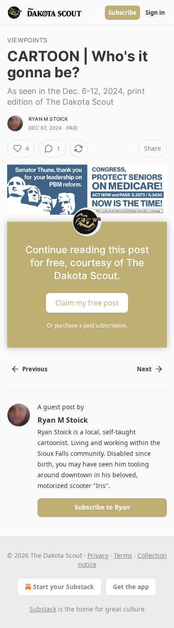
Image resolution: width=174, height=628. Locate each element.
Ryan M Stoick (48, 119)
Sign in (155, 12)
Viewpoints (27, 40)
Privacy (97, 555)
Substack (42, 609)
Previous (34, 369)
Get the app (131, 586)
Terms (123, 555)
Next (144, 369)
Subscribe (122, 12)
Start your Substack (63, 586)
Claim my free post (87, 303)
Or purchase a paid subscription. (87, 325)
